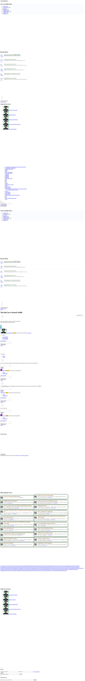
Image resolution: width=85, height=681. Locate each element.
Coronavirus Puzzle (27, 568)
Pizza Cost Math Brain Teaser (45, 528)
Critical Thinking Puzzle (48, 568)
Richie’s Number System (10, 538)
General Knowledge (24, 570)
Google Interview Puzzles (51, 570)
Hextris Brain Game (8, 178)
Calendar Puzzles (19, 567)
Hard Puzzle (64, 570)
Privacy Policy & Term (9, 184)
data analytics (56, 568)
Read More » (21, 497)
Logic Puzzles (5, 338)
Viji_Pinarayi (5, 7)
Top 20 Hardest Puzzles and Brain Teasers (10, 59)
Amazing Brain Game (9, 169)
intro (6, 180)
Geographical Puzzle (32, 570)
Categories (7, 174)
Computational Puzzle (13, 568)
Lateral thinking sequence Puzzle (46, 523)
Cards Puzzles (25, 567)
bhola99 (5, 9)
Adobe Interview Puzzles (17, 565)
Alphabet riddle (46, 565)
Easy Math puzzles (26, 569)
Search (6, 190)
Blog (6, 171)
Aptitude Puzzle (74, 565)
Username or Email (4, 671)
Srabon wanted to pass (44, 538)
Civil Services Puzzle (59, 567)
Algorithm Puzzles (39, 565)
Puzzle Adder (7, 186)
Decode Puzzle (77, 568)
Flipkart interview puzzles (9, 570)
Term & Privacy (3, 101)
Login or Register (3, 204)
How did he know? (9, 528)
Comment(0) (5, 373)
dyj (4, 8)
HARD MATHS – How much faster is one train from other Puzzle (51, 517)
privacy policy (18, 455)
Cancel (1, 345)
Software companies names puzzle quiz (12, 195)
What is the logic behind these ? (12, 496)
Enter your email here (4, 674)
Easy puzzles (5, 336)
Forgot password (36, 671)
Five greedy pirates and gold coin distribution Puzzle (18, 505)
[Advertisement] (42, 3)
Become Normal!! (8, 543)
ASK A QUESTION (4, 1)
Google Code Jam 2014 (41, 570)
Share (4, 334)
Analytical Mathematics (66, 565)
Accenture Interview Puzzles (6, 565)
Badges (6, 170)
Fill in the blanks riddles (67, 569)
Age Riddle (24, 565)
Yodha (4, 6)
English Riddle (45, 569)
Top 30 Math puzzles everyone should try (10, 78)
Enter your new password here (6, 679)
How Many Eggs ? (9, 517)
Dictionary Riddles (12, 569)
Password (20, 671)
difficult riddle (19, 569)
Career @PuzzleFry (8, 173)
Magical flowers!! (42, 505)
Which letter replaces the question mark (14, 534)
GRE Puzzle (59, 570)
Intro (6, 179)
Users (6, 199)
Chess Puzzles (39, 567)
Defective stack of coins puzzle (45, 495)
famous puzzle (59, 569)
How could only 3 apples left (45, 511)
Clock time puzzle (67, 567)
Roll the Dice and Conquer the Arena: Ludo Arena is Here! (16, 188)
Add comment (3, 344)
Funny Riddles (5, 337)
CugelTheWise (6, 11)
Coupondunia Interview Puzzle (37, 568)
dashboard (7, 175)
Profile (6, 185)
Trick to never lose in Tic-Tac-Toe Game (10, 64)
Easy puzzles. (28, 332)
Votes (4, 356)
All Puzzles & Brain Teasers (10, 168)
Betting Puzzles (7, 567)
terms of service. (26, 455)
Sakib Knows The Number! (45, 543)
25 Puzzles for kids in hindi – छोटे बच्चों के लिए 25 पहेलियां (12, 54)
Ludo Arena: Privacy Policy (12, 189)
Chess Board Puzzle (32, 567)
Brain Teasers (12, 567)
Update (2, 367)
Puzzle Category (8, 187)
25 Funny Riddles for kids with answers (10, 68)
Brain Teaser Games (8, 172)
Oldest (4, 357)
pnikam (4, 13)
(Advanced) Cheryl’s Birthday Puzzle (47, 501)
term (6, 196)
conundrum (20, 568)
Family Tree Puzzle (52, 569)
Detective (5, 10)
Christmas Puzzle (45, 567)
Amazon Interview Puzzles (55, 565)
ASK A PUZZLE (3, 205)
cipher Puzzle (52, 567)
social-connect (7, 191)
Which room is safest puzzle (45, 533)
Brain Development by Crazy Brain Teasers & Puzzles (12, 73)
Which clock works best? (10, 501)
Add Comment (3, 340)
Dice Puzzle (6, 569)
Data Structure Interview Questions (66, 568)
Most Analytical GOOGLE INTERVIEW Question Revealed (17, 523)
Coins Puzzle (6, 568)
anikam (4, 12)
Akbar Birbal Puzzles (31, 565)
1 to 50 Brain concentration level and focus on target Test (15, 166)
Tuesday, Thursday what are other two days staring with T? (19, 511)
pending (6, 183)
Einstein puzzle (39, 569)
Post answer (3, 454)
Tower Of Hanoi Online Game (10, 198)
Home (1, 309)
